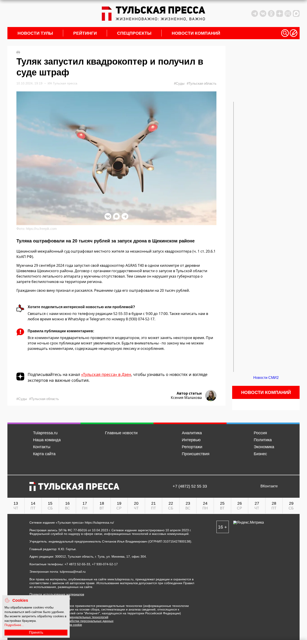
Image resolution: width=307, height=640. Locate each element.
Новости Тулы (35, 33)
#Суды (179, 83)
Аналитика (192, 433)
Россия (260, 433)
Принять (36, 632)
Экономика (264, 447)
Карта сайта (44, 454)
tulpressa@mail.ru (73, 571)
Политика (263, 440)
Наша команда (47, 440)
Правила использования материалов (56, 594)
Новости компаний (196, 33)
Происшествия (195, 454)
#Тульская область (201, 83)
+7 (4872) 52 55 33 (190, 486)
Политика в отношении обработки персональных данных (71, 621)
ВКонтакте (269, 486)
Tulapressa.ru (45, 433)
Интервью (191, 440)
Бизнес (260, 454)
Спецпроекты (134, 33)
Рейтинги (85, 33)
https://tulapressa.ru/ (99, 522)
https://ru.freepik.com (41, 229)
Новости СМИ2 (266, 378)
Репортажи (192, 447)
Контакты (41, 447)
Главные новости (121, 433)
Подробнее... (14, 625)
